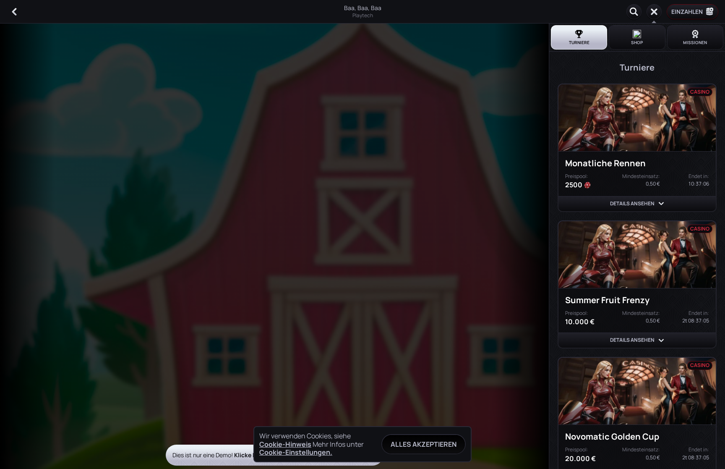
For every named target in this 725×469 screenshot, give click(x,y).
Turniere (579, 42)
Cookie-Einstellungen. (295, 452)
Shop (637, 42)
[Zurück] (14, 11)
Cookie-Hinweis (285, 444)
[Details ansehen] (661, 203)
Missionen (695, 42)
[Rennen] (654, 11)
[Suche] (634, 11)
